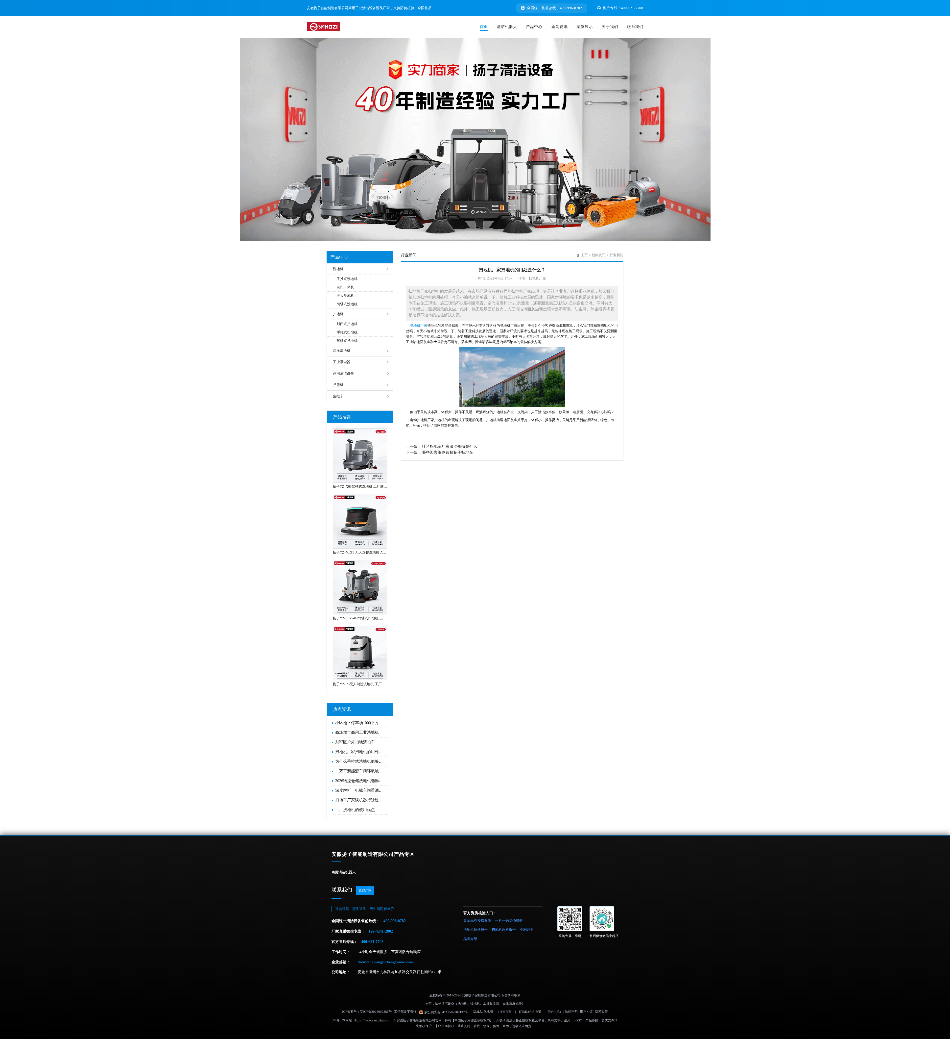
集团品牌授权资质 (477, 920)
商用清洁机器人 (344, 872)
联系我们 (635, 27)
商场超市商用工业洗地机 (357, 732)
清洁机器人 (507, 27)
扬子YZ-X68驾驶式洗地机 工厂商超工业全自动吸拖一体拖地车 (360, 486)
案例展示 (584, 27)
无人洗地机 (345, 296)
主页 (584, 255)
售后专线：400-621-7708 (623, 8)
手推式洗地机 (347, 279)
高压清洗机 (341, 351)
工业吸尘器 (341, 362)
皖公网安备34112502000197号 (446, 1012)
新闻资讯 (559, 27)
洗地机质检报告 (475, 930)
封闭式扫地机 (347, 324)
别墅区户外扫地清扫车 (355, 742)
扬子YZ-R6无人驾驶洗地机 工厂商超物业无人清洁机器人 (360, 684)
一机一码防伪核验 (509, 920)
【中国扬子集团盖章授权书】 (472, 1020)
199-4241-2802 (381, 931)
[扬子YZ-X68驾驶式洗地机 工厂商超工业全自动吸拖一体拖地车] (360, 455)
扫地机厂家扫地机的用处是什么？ (360, 752)
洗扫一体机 (345, 287)
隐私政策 (601, 1012)
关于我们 (610, 27)
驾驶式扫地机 (347, 341)
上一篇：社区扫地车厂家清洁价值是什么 (441, 446)
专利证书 (527, 930)
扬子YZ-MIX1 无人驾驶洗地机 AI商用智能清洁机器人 (360, 552)
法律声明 (571, 1012)
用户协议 (586, 1012)
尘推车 (338, 396)
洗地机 (338, 269)
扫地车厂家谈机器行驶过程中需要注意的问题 (360, 800)
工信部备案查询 (405, 1012)
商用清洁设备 (343, 373)
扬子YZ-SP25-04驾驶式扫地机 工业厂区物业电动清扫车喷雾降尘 (360, 618)
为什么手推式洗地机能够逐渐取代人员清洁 (360, 761)
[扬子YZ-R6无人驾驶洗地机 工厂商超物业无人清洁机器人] (360, 653)
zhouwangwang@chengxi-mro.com (385, 962)
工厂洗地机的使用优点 (355, 810)
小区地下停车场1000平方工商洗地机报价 (360, 723)
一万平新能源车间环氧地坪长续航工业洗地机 (360, 771)
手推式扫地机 (347, 332)
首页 (484, 27)
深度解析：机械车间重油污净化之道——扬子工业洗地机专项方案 (360, 790)
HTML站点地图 (530, 1012)
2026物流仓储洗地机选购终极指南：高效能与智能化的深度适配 (360, 781)
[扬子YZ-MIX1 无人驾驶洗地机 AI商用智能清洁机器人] (360, 521)
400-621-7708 (372, 941)
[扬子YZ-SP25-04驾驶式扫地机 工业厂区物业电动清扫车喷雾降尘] (360, 587)
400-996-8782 (394, 921)
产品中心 (534, 27)
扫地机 (338, 314)
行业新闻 (616, 255)
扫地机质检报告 (504, 930)
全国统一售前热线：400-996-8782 (554, 8)
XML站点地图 (483, 1012)
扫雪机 (338, 385)
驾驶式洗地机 (347, 304)
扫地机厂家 (418, 326)
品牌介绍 (470, 939)
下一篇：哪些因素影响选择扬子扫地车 (439, 452)
